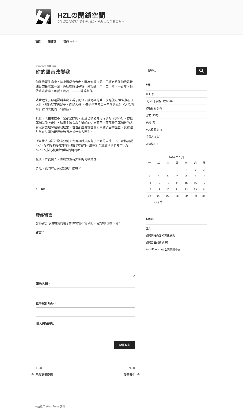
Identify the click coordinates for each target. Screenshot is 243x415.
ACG (148, 94)
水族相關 (151, 129)
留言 (40, 232)
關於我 (52, 41)
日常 (43, 188)
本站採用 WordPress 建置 (50, 406)
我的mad (68, 41)
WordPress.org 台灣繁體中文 (163, 249)
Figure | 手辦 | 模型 (157, 101)
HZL (54, 66)
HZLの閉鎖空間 (81, 15)
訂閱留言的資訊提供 (158, 242)
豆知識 (150, 143)
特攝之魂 (151, 136)
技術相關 (151, 108)
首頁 (38, 41)
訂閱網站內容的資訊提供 (160, 235)
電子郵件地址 (46, 303)
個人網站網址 (45, 323)
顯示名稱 (43, 283)
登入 (148, 228)
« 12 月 (158, 202)
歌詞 (148, 122)
